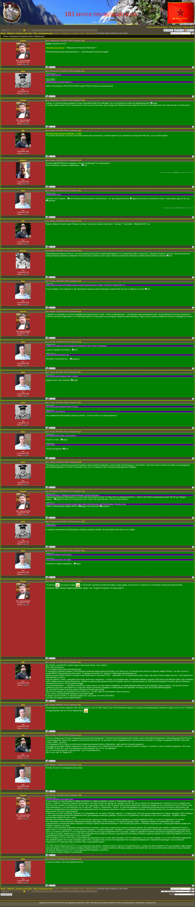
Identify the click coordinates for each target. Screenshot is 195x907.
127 (83, 71)
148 (80, 765)
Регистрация (129, 24)
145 (79, 662)
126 (83, 40)
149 (80, 795)
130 (80, 160)
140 (80, 462)
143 (83, 551)
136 (80, 342)
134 (80, 281)
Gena (23, 190)
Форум (3, 33)
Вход (136, 24)
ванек (23, 71)
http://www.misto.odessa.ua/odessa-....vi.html (64, 133)
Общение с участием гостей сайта (19, 33)
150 (80, 859)
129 (80, 130)
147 (80, 735)
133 (80, 250)
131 (80, 190)
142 (83, 521)
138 (79, 402)
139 (79, 431)
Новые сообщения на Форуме (157, 27)
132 (80, 221)
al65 (23, 130)
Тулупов (23, 40)
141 (83, 491)
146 (79, 705)
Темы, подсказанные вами (43, 33)
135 (80, 311)
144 (79, 581)
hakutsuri (23, 160)
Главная (66, 24)
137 (79, 372)
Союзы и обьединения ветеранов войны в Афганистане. (75, 33)
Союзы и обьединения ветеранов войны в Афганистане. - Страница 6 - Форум (97, 24)
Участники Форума (175, 27)
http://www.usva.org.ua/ (55, 48)
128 (83, 100)
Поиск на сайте (188, 27)
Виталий (23, 250)
